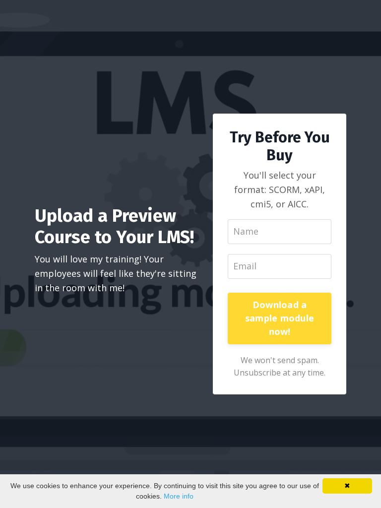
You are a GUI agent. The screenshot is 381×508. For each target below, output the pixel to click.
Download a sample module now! (279, 318)
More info (178, 496)
